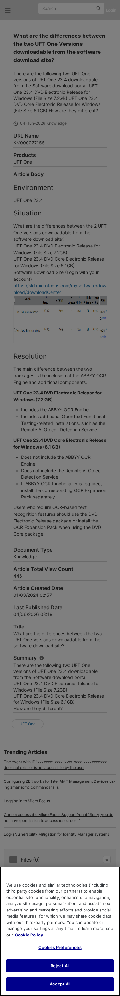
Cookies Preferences (59, 947)
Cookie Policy (29, 934)
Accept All (60, 983)
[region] (60, 931)
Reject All (60, 965)
